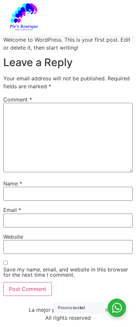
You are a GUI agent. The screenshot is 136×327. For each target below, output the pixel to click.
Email (12, 210)
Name (12, 183)
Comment (17, 99)
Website (13, 236)
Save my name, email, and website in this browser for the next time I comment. (65, 272)
